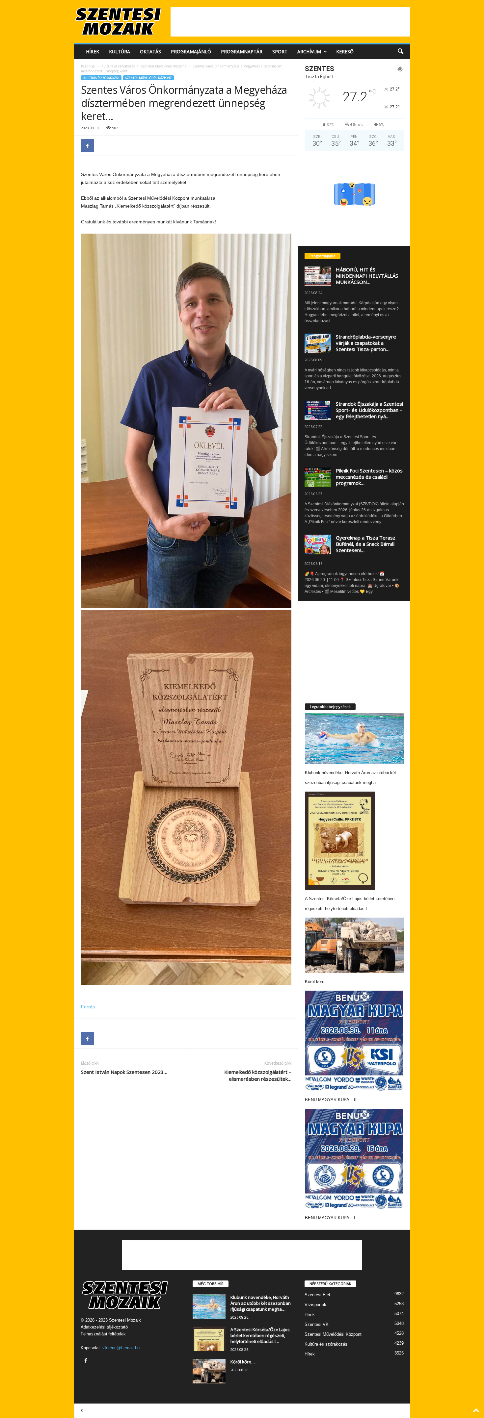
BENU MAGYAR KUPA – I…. (333, 1217)
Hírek (92, 51)
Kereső (345, 51)
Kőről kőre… (317, 981)
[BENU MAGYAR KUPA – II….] (354, 1041)
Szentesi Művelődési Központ (163, 66)
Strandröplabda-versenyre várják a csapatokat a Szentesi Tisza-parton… (366, 342)
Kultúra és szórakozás (118, 66)
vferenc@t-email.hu (121, 1347)
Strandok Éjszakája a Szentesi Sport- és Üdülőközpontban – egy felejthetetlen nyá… (369, 409)
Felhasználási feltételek (103, 1333)
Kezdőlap (88, 66)
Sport (279, 51)
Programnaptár (241, 51)
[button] (400, 51)
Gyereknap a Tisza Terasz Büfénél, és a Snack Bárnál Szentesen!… (365, 543)
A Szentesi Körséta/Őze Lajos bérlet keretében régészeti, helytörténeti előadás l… (260, 1335)
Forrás (88, 1006)
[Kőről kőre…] (354, 945)
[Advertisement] (290, 22)
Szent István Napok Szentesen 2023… (124, 1072)
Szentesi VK (317, 1324)
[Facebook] (87, 145)
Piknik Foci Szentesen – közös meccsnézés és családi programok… (369, 476)
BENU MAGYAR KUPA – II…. (333, 1099)
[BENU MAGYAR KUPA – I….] (354, 1159)
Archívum (309, 51)
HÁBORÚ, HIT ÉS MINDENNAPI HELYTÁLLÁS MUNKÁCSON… (367, 275)
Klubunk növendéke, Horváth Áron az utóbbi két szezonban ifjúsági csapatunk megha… (260, 1303)
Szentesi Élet (317, 1294)
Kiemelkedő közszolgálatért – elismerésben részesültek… (257, 1075)
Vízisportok (315, 1304)
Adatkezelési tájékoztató (104, 1327)
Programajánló (191, 51)
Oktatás (150, 51)
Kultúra (119, 51)
